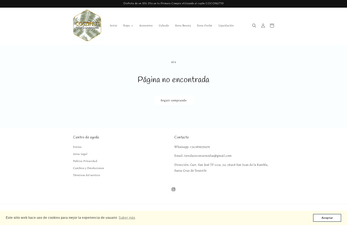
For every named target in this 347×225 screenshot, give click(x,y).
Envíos (77, 147)
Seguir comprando (174, 100)
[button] (254, 25)
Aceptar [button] (327, 217)
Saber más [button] (127, 217)
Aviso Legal (80, 154)
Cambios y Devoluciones (88, 168)
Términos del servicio (86, 175)
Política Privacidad (85, 161)
